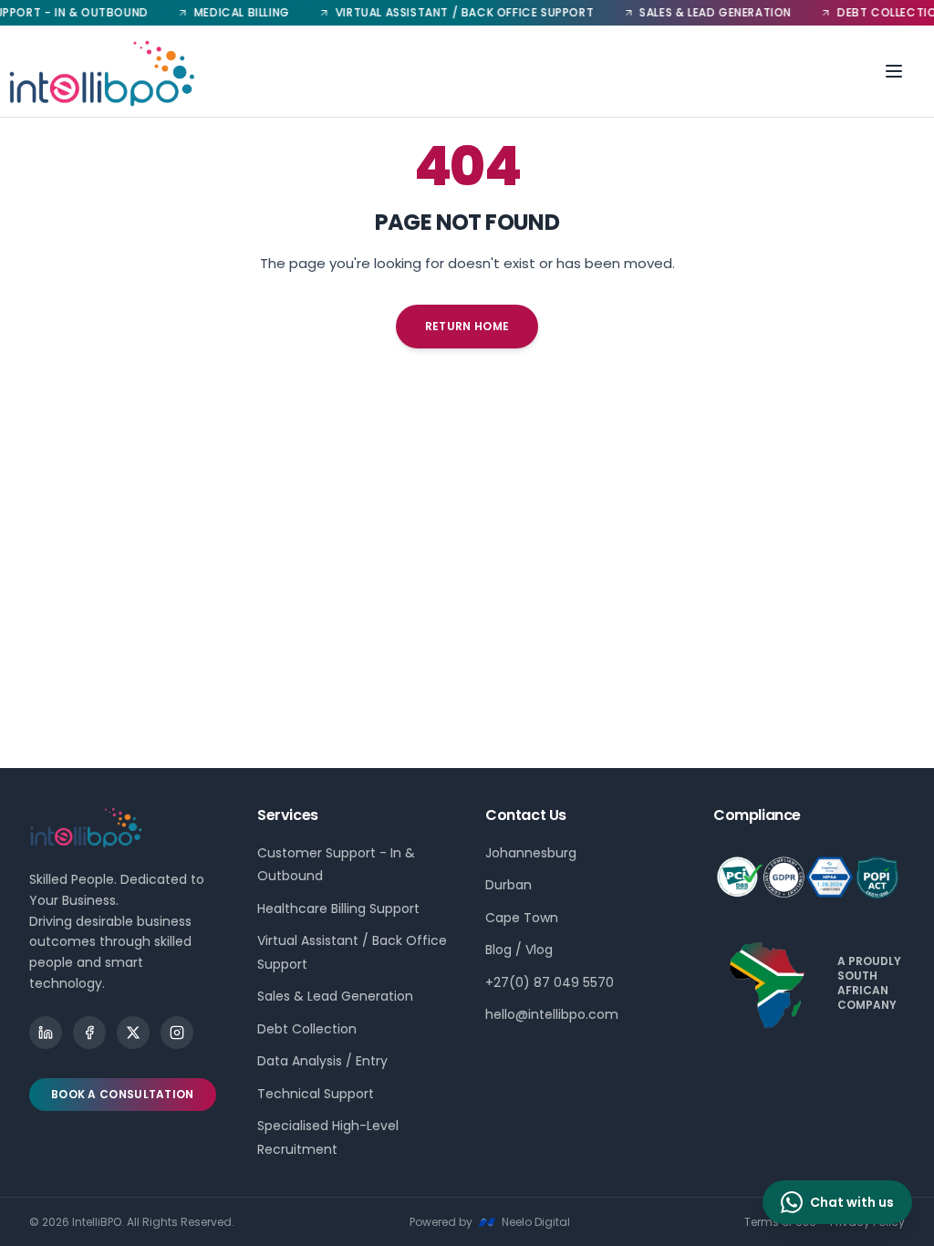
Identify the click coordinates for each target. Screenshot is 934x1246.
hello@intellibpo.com (551, 1014)
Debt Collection (307, 1029)
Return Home (467, 326)
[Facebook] (89, 1032)
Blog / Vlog (519, 949)
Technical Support (315, 1094)
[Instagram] (177, 1032)
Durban (508, 885)
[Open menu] (894, 71)
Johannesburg (530, 853)
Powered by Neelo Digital (490, 1222)
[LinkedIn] (45, 1032)
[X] (133, 1032)
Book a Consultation (122, 1094)
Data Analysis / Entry (322, 1061)
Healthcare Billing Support (338, 908)
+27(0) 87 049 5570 (549, 982)
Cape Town (521, 918)
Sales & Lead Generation (335, 996)
